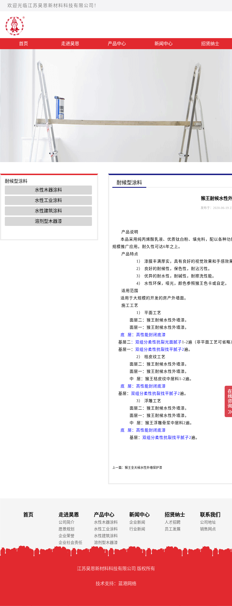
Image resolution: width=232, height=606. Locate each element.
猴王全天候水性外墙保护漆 (143, 467)
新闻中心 (163, 43)
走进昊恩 (70, 43)
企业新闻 (137, 522)
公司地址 (208, 522)
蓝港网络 (127, 583)
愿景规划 (66, 529)
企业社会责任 (70, 542)
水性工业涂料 (48, 200)
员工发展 (173, 529)
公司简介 (66, 522)
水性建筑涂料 (48, 210)
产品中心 (117, 43)
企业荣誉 (66, 536)
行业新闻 (137, 529)
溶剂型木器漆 (48, 221)
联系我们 (210, 515)
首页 (23, 43)
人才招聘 (173, 522)
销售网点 (208, 529)
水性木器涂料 (48, 190)
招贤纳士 (175, 515)
